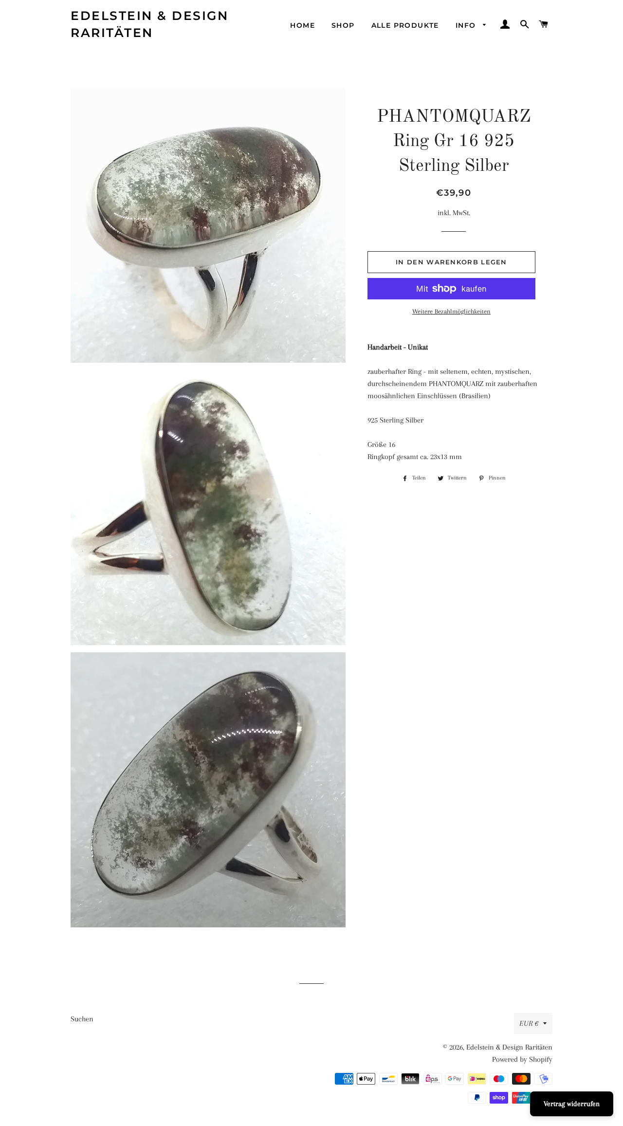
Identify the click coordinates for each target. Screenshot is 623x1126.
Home (302, 25)
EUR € (528, 1023)
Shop (343, 25)
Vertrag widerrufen (572, 1104)
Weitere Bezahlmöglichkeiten (451, 311)
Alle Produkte (405, 25)
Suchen (82, 1019)
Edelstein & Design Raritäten (149, 24)
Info (467, 25)
